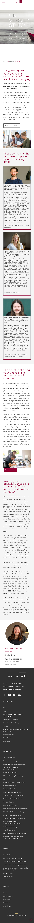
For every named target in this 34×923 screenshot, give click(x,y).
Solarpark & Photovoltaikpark (12, 799)
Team (5, 711)
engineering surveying (16, 581)
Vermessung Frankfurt (10, 719)
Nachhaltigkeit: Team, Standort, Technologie (13, 715)
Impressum (6, 903)
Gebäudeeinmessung (10, 827)
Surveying (6, 414)
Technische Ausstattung (11, 723)
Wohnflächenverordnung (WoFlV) (14, 818)
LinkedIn (19, 695)
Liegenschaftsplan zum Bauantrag (14, 782)
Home (5, 61)
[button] (31, 920)
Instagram (9, 695)
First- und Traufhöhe (9, 789)
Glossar (5, 726)
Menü (7, 2)
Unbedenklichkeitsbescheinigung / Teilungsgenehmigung (14, 837)
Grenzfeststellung (9, 830)
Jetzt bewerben (8, 876)
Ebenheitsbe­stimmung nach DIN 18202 (15, 808)
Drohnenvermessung (10, 761)
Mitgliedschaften (8, 734)
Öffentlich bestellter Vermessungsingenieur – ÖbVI (15, 730)
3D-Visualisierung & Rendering (13, 776)
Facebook (4, 695)
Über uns (6, 708)
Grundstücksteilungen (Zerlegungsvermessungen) (12, 822)
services (18, 576)
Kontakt (5, 893)
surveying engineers (18, 593)
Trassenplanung (8, 802)
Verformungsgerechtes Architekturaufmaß (10, 768)
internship (24, 597)
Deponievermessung (10, 805)
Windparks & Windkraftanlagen (13, 795)
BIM (4, 779)
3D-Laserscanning (9, 757)
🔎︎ (29, 2)
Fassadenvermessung (10, 772)
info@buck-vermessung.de (13, 689)
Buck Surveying (19, 391)
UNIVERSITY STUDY (19, 20)
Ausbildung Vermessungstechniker (14, 865)
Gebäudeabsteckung (9, 786)
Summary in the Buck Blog (12, 293)
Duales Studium (8, 873)
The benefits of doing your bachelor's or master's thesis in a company (15, 356)
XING (14, 695)
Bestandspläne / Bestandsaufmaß (14, 764)
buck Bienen (7, 738)
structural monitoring (10, 579)
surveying (14, 600)
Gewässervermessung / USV (12, 792)
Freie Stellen (7, 855)
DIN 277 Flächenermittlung (12, 815)
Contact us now (15, 45)
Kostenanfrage (8, 896)
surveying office (21, 543)
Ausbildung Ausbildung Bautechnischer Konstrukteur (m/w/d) (15, 869)
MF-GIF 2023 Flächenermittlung (13, 812)
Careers (12, 61)
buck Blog (6, 741)
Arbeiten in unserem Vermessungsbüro (15, 861)
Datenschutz (7, 899)
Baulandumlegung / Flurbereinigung (14, 833)
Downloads (7, 906)
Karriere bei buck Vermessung (12, 858)
